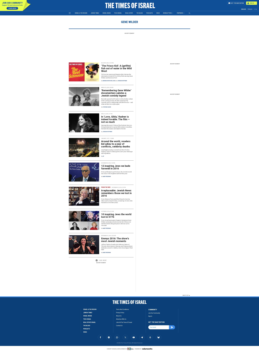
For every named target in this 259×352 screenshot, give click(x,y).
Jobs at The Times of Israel (124, 322)
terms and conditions (122, 309)
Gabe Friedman (107, 176)
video (85, 332)
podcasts (86, 329)
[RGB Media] (130, 349)
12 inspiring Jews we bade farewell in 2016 (115, 167)
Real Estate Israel (89, 322)
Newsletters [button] (167, 13)
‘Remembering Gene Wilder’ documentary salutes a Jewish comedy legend (116, 93)
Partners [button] (180, 13)
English (243, 9)
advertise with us (121, 319)
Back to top (186, 295)
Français (250, 9)
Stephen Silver (107, 107)
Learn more (12, 8)
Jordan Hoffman (122, 80)
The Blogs (139, 13)
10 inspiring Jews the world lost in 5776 (116, 215)
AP (103, 156)
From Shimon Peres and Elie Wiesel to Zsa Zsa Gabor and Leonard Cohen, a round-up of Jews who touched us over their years (117, 200)
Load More (103, 260)
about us (119, 316)
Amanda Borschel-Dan (109, 80)
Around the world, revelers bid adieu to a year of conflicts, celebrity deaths (115, 144)
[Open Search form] (189, 13)
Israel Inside (107, 13)
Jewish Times (95, 13)
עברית (255, 9)
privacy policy (120, 312)
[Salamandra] (147, 348)
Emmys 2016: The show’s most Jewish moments (115, 240)
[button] (251, 3)
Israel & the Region (81, 13)
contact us (119, 325)
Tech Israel (118, 13)
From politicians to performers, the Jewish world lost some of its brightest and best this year (116, 172)
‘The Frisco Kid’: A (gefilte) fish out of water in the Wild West (116, 68)
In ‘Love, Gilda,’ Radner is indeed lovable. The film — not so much (115, 119)
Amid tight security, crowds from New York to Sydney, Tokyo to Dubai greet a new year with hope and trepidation (117, 151)
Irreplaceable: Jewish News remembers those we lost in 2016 (116, 193)
